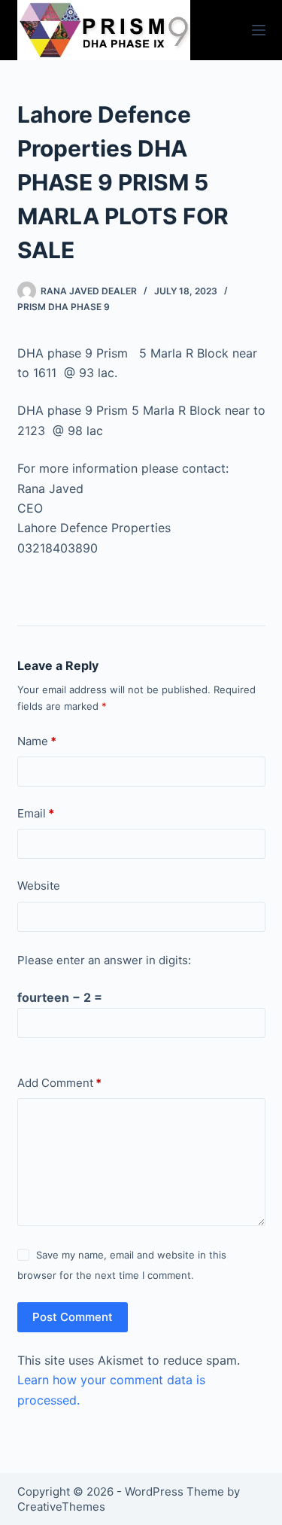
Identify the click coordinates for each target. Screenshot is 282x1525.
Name (36, 741)
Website (38, 885)
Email (35, 813)
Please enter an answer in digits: (104, 960)
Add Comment (59, 1083)
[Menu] (258, 30)
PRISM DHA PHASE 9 (63, 306)
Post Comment (72, 1317)
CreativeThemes (61, 1506)
